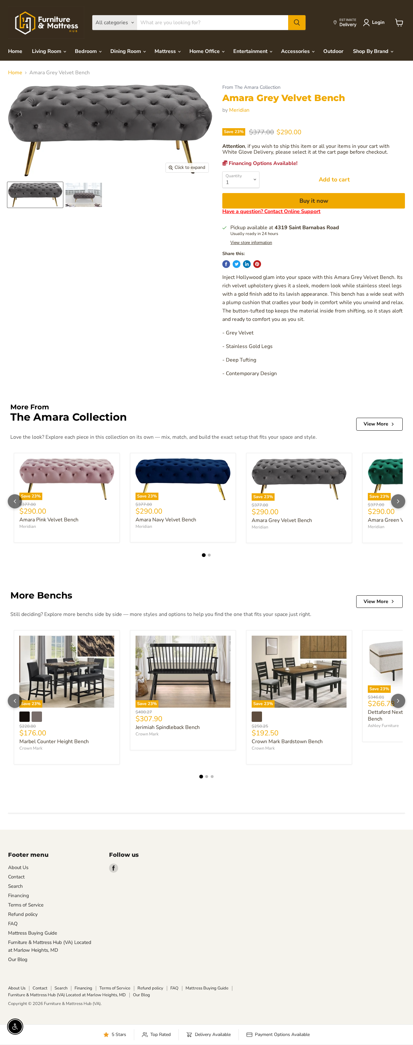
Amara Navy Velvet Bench (166, 519)
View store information (251, 243)
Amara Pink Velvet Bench (48, 519)
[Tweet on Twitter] (236, 264)
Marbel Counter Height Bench (54, 741)
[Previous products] (15, 501)
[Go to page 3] (212, 776)
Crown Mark (31, 748)
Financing (18, 895)
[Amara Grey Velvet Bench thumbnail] (35, 195)
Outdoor (333, 51)
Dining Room (126, 51)
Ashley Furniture (383, 726)
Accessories (296, 51)
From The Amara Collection (251, 87)
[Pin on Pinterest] (257, 264)
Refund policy (23, 914)
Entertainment (251, 51)
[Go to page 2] (209, 555)
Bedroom (86, 51)
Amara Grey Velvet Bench (282, 520)
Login (378, 22)
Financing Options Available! (262, 163)
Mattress (166, 51)
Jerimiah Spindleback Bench (168, 727)
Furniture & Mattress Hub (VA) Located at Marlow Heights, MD (67, 995)
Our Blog (17, 959)
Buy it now (313, 201)
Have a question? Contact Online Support (271, 211)
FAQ (13, 923)
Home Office (205, 51)
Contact (16, 877)
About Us (18, 867)
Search (15, 886)
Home (15, 51)
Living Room (47, 51)
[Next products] (398, 501)
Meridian (239, 110)
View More (376, 424)
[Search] (297, 22)
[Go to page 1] (204, 555)
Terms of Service (26, 905)
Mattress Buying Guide (32, 933)
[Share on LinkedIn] (247, 264)
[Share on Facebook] (226, 264)
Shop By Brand (371, 51)
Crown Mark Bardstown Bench (287, 741)
